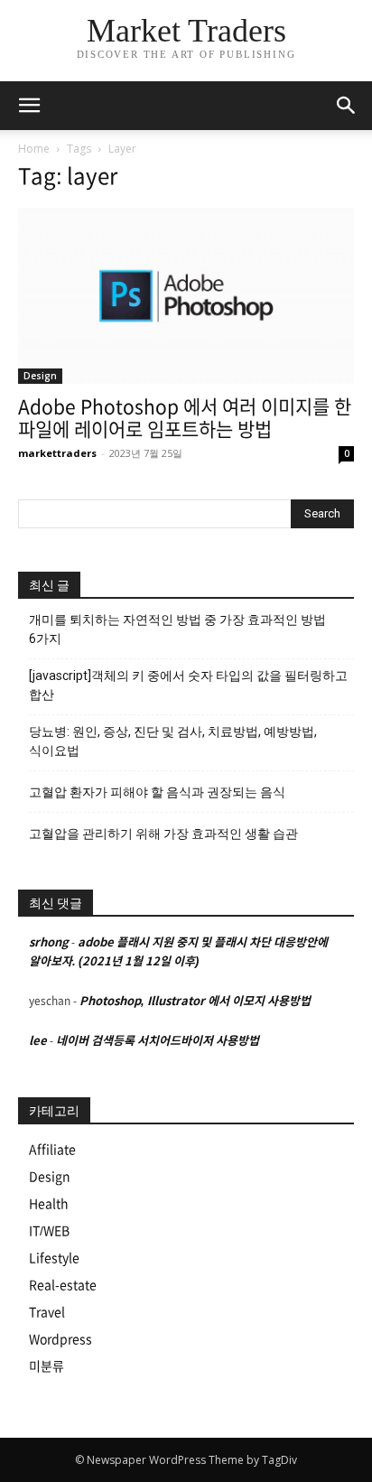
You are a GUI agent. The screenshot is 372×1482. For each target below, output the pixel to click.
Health (49, 1204)
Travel (47, 1312)
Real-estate (63, 1285)
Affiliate (52, 1149)
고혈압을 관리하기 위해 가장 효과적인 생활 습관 (163, 833)
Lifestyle (54, 1258)
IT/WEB (49, 1231)
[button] (346, 105)
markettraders (57, 453)
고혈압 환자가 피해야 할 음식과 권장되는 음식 (157, 792)
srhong (49, 942)
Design (40, 375)
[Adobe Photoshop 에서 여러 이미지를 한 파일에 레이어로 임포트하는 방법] (186, 296)
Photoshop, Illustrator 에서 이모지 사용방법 (195, 1001)
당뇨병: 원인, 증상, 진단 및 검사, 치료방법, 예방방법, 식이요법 (173, 741)
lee (38, 1041)
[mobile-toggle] (29, 105)
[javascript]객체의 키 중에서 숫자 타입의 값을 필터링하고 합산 (188, 685)
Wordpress (60, 1339)
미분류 (46, 1366)
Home (34, 148)
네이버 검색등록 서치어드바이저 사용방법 (157, 1041)
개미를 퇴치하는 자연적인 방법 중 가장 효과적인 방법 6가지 (177, 629)
